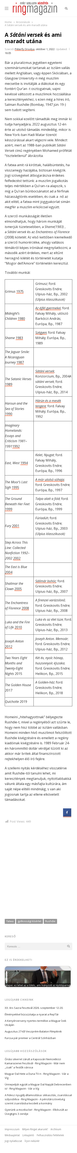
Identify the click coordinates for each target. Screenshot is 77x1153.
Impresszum (12, 1129)
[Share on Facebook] (67, 815)
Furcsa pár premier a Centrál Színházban (30, 1038)
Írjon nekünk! (32, 1141)
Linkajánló (28, 1135)
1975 (20, 291)
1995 (15, 487)
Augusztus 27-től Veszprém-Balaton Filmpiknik (33, 1031)
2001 (15, 526)
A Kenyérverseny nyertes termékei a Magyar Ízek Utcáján (35, 1023)
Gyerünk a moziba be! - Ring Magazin (28, 1110)
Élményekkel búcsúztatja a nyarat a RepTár (32, 1014)
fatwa (10, 921)
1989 (8, 384)
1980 (21, 318)
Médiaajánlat (12, 1135)
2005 (18, 589)
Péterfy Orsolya (24, 49)
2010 (18, 627)
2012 (8, 646)
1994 (24, 463)
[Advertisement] (38, 872)
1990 (8, 414)
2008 (25, 608)
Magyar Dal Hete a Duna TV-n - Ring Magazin (32, 1074)
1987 (20, 362)
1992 (16, 446)
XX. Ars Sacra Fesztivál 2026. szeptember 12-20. (34, 1008)
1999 (8, 509)
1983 (19, 338)
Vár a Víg (33, 1088)
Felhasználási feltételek (50, 1135)
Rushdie (50, 921)
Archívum (56, 1129)
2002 (17, 558)
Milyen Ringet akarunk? (35, 1129)
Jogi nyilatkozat (13, 1141)
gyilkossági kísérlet (29, 921)
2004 (8, 572)
